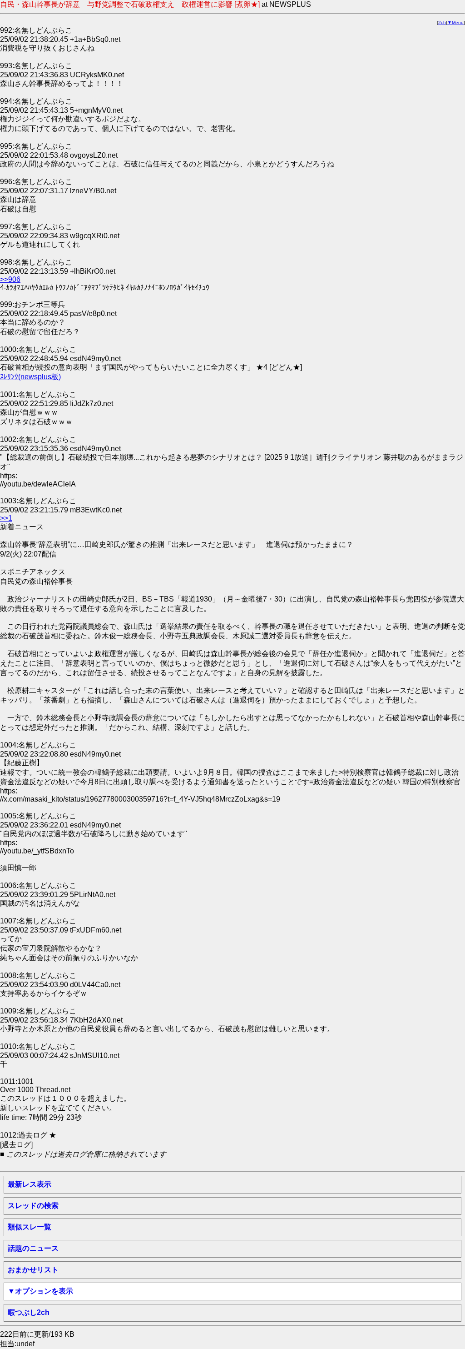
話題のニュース (33, 1248)
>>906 (10, 279)
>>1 (6, 518)
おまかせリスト (33, 1270)
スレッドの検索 (33, 1205)
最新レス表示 (29, 1184)
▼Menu (455, 22)
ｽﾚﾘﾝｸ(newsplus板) (30, 377)
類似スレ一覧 (29, 1227)
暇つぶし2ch (28, 1312)
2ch (442, 22)
